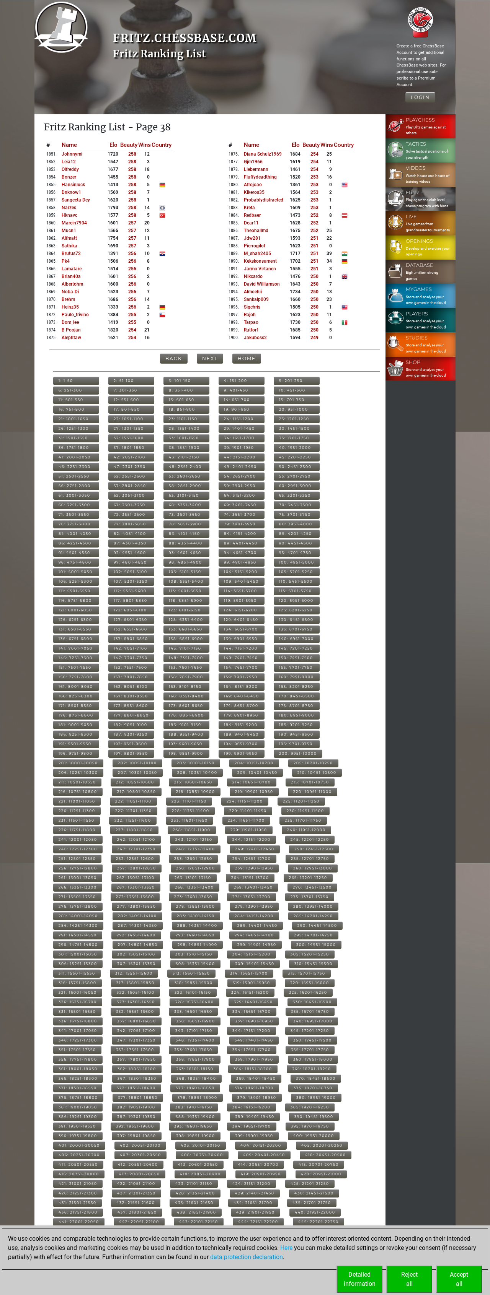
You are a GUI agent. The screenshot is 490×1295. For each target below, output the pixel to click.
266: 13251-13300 (78, 887)
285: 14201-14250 (313, 916)
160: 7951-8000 (296, 677)
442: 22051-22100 (139, 1222)
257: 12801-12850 (136, 868)
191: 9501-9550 (75, 744)
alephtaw (71, 337)
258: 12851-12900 (195, 868)
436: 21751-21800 (78, 1212)
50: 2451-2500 (295, 467)
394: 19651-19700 (251, 1126)
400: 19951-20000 (313, 1136)
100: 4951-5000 (296, 562)
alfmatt (69, 238)
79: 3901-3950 (240, 524)
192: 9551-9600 (130, 744)
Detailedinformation (360, 1279)
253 (314, 177)
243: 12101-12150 (193, 839)
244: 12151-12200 (251, 839)
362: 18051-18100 (137, 1069)
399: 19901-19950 (254, 1136)
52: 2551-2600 (129, 476)
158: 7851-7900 (186, 677)
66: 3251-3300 (74, 505)
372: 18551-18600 (136, 1088)
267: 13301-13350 (136, 887)
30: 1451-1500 (294, 428)
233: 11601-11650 (189, 820)
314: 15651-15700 (249, 973)
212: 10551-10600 (135, 782)
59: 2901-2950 (240, 486)
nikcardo (253, 276)
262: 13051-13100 (136, 878)
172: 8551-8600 (131, 706)
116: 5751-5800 (75, 600)
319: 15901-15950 (251, 983)
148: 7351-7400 (186, 658)
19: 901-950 (237, 409)
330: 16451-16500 (312, 1002)
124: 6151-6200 (240, 610)
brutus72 (71, 253)
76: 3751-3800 (75, 524)
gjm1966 (253, 161)
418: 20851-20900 (200, 1174)
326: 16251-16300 (78, 1002)
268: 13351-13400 (194, 887)
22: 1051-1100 (129, 419)
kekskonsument (260, 261)
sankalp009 (256, 299)
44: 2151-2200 (240, 457)
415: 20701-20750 (319, 1164)
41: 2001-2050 (75, 457)
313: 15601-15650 (191, 973)
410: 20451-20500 (325, 1155)
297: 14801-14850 (138, 944)
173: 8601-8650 (186, 706)
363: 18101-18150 (195, 1069)
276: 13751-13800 (78, 906)
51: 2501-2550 (74, 476)
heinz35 (70, 307)
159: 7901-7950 (241, 677)
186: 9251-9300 (76, 734)
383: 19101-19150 (193, 1107)
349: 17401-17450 (254, 1040)
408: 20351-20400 (202, 1155)
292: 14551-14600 (136, 935)
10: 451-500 (292, 390)
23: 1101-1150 (183, 419)
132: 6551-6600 (130, 629)
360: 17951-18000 (313, 1059)
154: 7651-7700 (241, 667)
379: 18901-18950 (256, 1097)
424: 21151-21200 (251, 1183)
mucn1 (69, 230)
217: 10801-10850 (136, 792)
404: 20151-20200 (260, 1145)
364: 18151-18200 (253, 1069)
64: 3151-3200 (239, 495)
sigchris (252, 307)
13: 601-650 (181, 400)
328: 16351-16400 (194, 1002)
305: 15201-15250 (310, 954)
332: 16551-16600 (135, 1011)
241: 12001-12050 (78, 839)
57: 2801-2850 (130, 486)
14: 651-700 (237, 400)
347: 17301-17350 (136, 1040)
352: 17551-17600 (135, 1050)
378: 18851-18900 (197, 1097)
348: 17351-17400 (195, 1040)
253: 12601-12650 (193, 858)
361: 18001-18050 (78, 1069)
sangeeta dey (76, 200)
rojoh (250, 314)
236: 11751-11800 (77, 830)
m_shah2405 (257, 253)
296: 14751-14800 (78, 944)
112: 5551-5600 (130, 591)
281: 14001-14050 (78, 916)
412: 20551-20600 (138, 1164)
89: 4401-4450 (241, 543)
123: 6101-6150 (185, 610)
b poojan (71, 330)
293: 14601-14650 (195, 935)
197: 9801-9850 (131, 753)
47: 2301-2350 (130, 467)
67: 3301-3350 (129, 505)
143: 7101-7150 (185, 648)
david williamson (262, 284)
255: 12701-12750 (310, 858)
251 (314, 238)
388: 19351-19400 (195, 1117)
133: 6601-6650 (186, 629)
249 (314, 337)
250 (314, 276)
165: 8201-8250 (296, 686)
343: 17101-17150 (193, 1031)
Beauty (128, 144)
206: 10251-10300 (78, 772)
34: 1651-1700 (239, 438)
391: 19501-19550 (77, 1126)
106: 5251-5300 (76, 581)
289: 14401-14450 (257, 925)
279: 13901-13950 (254, 906)
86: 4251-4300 (75, 543)
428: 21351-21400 (195, 1193)
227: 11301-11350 (133, 811)
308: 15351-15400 (195, 964)
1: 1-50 (66, 381)
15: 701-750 (292, 400)
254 (132, 330)
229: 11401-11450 (248, 811)
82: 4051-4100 (130, 533)
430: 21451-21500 (314, 1193)
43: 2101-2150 (184, 457)
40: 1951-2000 (295, 447)
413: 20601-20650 (198, 1164)
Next (210, 358)
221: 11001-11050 (77, 801)
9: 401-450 (236, 390)
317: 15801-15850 (135, 983)
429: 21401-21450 (254, 1193)
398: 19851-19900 (195, 1136)
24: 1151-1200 (239, 419)
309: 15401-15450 (254, 964)
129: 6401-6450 (241, 619)
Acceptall (459, 1279)
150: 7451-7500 (296, 658)
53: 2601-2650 (185, 476)
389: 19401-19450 (254, 1117)
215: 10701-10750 (310, 782)
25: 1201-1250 (294, 419)
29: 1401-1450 (239, 428)
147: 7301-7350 (131, 658)
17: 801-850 (127, 409)
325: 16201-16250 (308, 992)
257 (132, 223)
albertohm (72, 284)
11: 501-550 (71, 400)
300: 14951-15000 (316, 944)
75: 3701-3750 (295, 514)
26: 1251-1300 (74, 428)
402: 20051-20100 (140, 1145)
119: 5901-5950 (240, 600)
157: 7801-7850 (131, 677)
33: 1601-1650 (184, 438)
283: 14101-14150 (196, 916)
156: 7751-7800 (76, 677)
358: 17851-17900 (195, 1059)
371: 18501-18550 (78, 1088)
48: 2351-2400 (185, 467)
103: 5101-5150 (185, 572)
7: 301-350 (125, 390)
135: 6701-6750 (296, 629)
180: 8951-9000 (296, 715)
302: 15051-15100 (136, 954)
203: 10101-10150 (196, 763)
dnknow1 (71, 192)
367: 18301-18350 (137, 1078)
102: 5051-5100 (130, 572)
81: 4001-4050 (75, 533)
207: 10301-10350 (137, 772)
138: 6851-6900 (186, 639)
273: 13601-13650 (193, 897)
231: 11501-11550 (77, 820)
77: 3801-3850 (130, 524)
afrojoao (253, 184)
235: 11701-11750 (303, 820)
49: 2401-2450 (240, 467)
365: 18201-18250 (311, 1069)
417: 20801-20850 (139, 1174)
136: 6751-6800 (76, 639)
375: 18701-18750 (313, 1088)
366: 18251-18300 (78, 1078)
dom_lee (70, 322)
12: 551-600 (126, 400)
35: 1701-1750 (294, 438)
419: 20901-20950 (261, 1174)
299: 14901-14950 (256, 944)
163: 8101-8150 (185, 686)
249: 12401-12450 (254, 849)
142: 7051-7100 (130, 648)
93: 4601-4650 (185, 553)
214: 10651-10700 (251, 782)
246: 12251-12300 (78, 849)
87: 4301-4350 (130, 543)
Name (69, 144)
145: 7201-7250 (296, 648)
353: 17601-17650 (193, 1050)
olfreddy (70, 169)
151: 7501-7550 (75, 667)
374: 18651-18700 (254, 1088)
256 (132, 253)
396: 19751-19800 (78, 1136)
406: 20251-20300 (79, 1155)
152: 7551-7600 (130, 667)
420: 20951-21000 (321, 1174)
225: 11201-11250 (301, 801)
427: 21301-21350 (136, 1193)
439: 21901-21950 (255, 1212)
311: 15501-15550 (77, 973)
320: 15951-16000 (309, 983)
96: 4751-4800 (75, 562)
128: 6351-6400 (186, 619)
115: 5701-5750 (295, 591)
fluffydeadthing (260, 177)
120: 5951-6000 (296, 600)
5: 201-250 (291, 381)
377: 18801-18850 (138, 1097)
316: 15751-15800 (77, 983)
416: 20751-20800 (79, 1174)
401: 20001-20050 (79, 1145)
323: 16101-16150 (193, 992)
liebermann (256, 169)
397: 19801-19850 (136, 1136)
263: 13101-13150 (193, 878)
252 (314, 215)
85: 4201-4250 (295, 533)
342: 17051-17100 (136, 1031)
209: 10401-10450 (257, 772)
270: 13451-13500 (312, 887)
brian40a (71, 276)
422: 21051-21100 (136, 1183)
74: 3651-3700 (240, 514)
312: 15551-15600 (134, 973)
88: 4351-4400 (186, 543)
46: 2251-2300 (75, 467)
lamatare (72, 268)
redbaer (252, 215)
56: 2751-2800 (75, 486)
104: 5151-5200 (241, 572)
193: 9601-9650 (186, 744)
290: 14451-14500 (317, 925)
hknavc (69, 215)
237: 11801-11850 (134, 830)
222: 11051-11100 (133, 801)
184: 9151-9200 (241, 725)
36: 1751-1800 (74, 447)
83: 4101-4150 (184, 533)
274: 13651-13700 (251, 897)
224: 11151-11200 (245, 801)
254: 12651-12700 (251, 858)
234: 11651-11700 (246, 820)
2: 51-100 (124, 381)
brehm (68, 299)
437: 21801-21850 (137, 1212)
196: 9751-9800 (76, 753)
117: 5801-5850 (130, 600)
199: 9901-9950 (241, 753)
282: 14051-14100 (137, 916)
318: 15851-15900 (194, 983)
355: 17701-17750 (310, 1050)
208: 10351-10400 (197, 772)
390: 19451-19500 (313, 1117)
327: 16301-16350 (136, 1002)
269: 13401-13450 (253, 887)
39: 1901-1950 (239, 447)
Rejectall (409, 1279)
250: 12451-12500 (313, 849)
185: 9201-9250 (296, 725)
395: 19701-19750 (310, 1126)
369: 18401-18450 (256, 1078)
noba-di (70, 291)
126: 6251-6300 (75, 619)
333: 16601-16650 (193, 1011)
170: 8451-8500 (296, 696)
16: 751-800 (72, 409)
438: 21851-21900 (196, 1212)
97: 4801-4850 (130, 562)
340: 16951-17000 (313, 1021)
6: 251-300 (70, 390)
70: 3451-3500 (295, 505)
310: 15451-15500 (313, 964)
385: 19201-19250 (310, 1107)
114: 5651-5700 (240, 591)
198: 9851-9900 (186, 753)
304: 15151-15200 (251, 954)
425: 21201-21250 (310, 1183)
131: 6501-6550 (75, 629)
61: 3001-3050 (74, 495)
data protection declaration (246, 1257)
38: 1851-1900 (184, 447)
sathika (69, 246)
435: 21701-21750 (311, 1203)
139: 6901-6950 (241, 639)
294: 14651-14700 (254, 935)
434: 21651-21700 (253, 1203)
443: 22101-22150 (198, 1222)
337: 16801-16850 (136, 1021)
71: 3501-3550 (74, 514)
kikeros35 (254, 192)
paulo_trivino (75, 314)
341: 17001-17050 (78, 1031)
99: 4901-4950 (240, 562)
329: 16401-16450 (253, 1002)
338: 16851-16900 (195, 1021)
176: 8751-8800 (76, 715)
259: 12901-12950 (254, 868)
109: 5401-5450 (241, 581)
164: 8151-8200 (241, 686)
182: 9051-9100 (130, 725)
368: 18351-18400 (196, 1078)
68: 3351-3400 (185, 505)
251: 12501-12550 (77, 858)
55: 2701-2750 (295, 476)
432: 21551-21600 (135, 1203)
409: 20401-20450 (264, 1155)
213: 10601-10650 (193, 782)
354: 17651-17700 (251, 1050)
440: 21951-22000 (315, 1212)
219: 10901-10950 (254, 792)
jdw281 (252, 238)
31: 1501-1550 (73, 438)
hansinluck (73, 184)
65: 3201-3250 (295, 495)
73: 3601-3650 (185, 514)
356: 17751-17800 (78, 1059)
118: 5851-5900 (186, 600)
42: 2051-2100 (129, 457)
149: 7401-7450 (241, 658)
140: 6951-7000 (296, 639)
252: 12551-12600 (135, 858)
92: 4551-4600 (130, 553)
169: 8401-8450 (241, 696)
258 (132, 154)
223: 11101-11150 (189, 801)
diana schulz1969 (263, 154)
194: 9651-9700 (241, 744)
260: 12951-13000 (312, 868)
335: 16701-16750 (310, 1011)
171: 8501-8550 (75, 706)
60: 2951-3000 (295, 486)
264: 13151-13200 (250, 878)
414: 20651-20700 (258, 1164)
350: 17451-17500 (312, 1040)
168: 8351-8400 (186, 696)
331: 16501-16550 (77, 1011)
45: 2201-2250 (295, 457)
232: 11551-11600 (132, 820)
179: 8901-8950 (241, 715)
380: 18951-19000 (316, 1097)
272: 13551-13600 (135, 897)
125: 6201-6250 (296, 610)
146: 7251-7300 (76, 658)
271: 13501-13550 (77, 897)
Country (162, 144)
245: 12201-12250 (310, 839)
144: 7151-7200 (241, 648)
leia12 (69, 161)
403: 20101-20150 (200, 1145)
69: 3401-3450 (240, 505)
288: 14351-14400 (197, 925)
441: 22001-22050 (79, 1222)
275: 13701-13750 (310, 897)
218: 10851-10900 (195, 792)
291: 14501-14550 (78, 935)
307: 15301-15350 (136, 964)
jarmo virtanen (260, 268)
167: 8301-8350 (131, 696)
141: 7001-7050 (76, 648)
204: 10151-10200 (254, 763)
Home (247, 358)
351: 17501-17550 (77, 1050)
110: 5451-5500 (296, 581)
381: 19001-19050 (78, 1107)
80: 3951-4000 (295, 524)
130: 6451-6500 (296, 619)
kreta (249, 207)
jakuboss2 (255, 337)
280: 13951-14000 (313, 906)
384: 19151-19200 (251, 1107)
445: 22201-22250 (318, 1222)
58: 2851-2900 (185, 486)
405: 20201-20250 (322, 1145)
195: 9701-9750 (296, 744)
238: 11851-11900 (192, 830)
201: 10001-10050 (78, 763)
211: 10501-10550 (77, 782)
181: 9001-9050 (76, 725)
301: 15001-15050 (78, 954)
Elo (113, 144)
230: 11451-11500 (305, 811)
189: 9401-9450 (241, 734)
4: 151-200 (235, 381)
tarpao (251, 322)
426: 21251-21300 (78, 1193)
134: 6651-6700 (241, 629)
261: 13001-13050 (78, 878)
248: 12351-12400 (195, 849)
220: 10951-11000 (312, 792)
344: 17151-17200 (251, 1031)
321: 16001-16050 (78, 992)
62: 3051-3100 (129, 495)
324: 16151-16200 (250, 992)
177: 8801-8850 (131, 715)
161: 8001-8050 (76, 686)
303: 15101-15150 (193, 954)
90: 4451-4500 (295, 543)
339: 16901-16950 (254, 1021)
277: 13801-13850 (136, 906)
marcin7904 (74, 223)
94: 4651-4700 (240, 553)
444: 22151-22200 (258, 1222)
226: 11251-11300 (77, 811)
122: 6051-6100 (130, 610)
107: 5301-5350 (131, 581)
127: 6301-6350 (130, 619)
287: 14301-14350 (137, 925)
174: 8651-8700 (241, 706)
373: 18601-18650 (195, 1088)
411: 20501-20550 (78, 1164)
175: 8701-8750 (296, 706)
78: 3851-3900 (185, 524)
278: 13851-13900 (195, 906)
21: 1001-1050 (74, 419)
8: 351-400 (181, 390)
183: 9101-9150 (185, 725)
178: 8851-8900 (186, 715)
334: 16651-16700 (251, 1011)
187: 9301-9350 (131, 734)
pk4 (66, 261)
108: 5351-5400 (186, 581)
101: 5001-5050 (76, 572)
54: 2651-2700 (240, 476)
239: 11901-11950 (248, 830)
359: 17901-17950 (254, 1059)
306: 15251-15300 (78, 964)
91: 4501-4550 (74, 553)
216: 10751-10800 (78, 792)
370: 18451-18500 (316, 1078)
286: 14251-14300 (78, 925)
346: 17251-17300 (78, 1040)
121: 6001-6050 (75, 610)
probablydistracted (263, 200)
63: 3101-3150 (184, 495)
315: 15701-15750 (306, 973)
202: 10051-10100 (137, 763)
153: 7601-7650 (186, 667)
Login (420, 97)
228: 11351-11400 (190, 811)
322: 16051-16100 (136, 992)
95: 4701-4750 (295, 553)
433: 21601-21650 (194, 1203)
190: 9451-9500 (296, 734)
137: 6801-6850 (131, 639)
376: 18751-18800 (78, 1097)
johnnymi (72, 154)
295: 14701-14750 (313, 935)
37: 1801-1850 (129, 447)
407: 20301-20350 (140, 1155)
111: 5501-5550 (75, 591)
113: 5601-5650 (185, 591)
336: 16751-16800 (78, 1021)
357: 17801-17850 (136, 1059)
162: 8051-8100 (131, 686)
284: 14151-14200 (254, 916)
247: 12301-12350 (136, 849)
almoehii (253, 291)
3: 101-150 (180, 381)
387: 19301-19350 (136, 1117)
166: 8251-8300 (76, 696)
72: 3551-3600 (129, 514)
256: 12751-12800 (78, 868)
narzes (69, 207)
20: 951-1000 (293, 409)
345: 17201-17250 (310, 1031)
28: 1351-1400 (184, 428)
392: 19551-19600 (135, 1126)
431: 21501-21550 (77, 1203)
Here (286, 1247)
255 (132, 314)
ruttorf (251, 330)
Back (173, 358)
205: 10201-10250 (313, 763)
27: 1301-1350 (129, 428)
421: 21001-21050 (78, 1183)
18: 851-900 (182, 409)
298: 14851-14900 (197, 944)
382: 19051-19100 (136, 1107)
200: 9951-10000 (298, 753)
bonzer (69, 177)
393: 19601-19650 (193, 1126)
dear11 (251, 223)
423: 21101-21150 (193, 1183)
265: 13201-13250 (308, 878)
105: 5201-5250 (296, 572)
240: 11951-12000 (306, 830)
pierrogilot (254, 246)
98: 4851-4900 (185, 562)
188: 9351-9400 (186, 734)
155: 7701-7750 (296, 667)
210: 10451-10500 (316, 772)
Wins (144, 144)
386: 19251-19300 (78, 1117)
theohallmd (256, 230)
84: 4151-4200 (240, 533)
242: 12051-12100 (136, 839)
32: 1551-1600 (129, 438)
